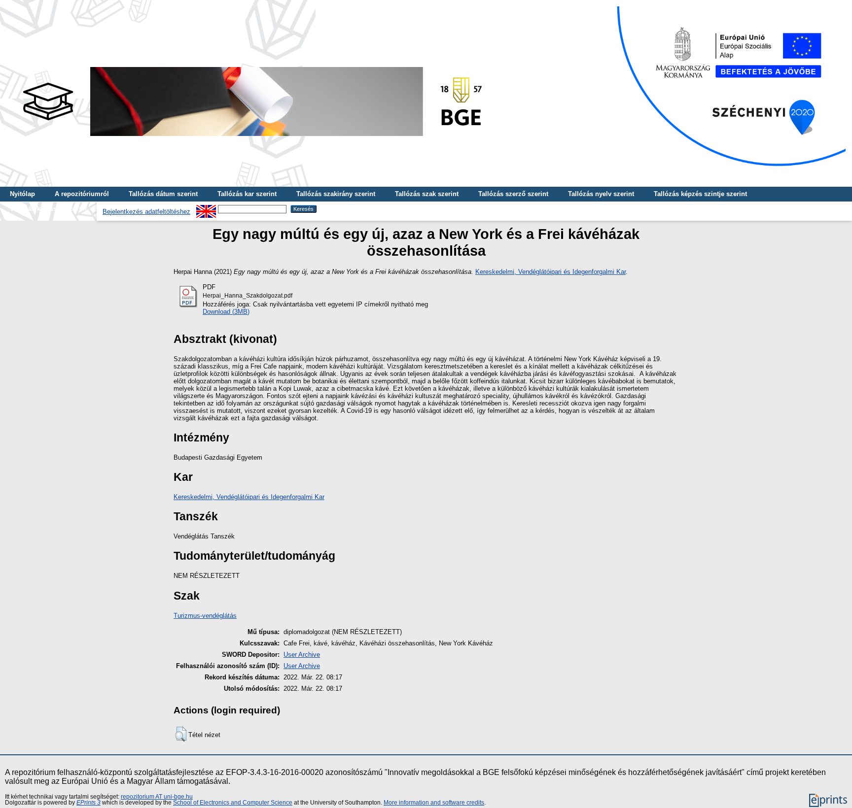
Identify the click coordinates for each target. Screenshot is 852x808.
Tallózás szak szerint (427, 194)
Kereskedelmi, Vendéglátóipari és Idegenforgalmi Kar (550, 271)
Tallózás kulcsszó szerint (48, 208)
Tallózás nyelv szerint (601, 194)
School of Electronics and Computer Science (232, 803)
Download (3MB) (226, 311)
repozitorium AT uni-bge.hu (157, 797)
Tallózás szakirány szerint (335, 194)
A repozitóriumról (82, 194)
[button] (180, 734)
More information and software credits (434, 803)
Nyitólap (22, 194)
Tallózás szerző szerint (513, 194)
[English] (206, 208)
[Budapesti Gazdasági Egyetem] (251, 138)
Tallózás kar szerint (247, 194)
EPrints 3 (88, 803)
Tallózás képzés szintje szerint (700, 194)
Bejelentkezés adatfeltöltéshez (146, 211)
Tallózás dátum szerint (163, 194)
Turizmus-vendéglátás (205, 615)
